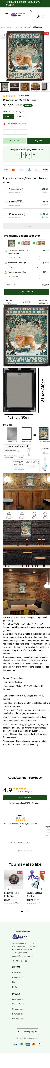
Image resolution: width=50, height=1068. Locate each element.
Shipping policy (18, 1009)
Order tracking (18, 977)
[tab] (19, 851)
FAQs (14, 982)
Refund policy (17, 1019)
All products (12, 27)
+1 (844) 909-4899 (19, 953)
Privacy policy (17, 999)
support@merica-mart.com (23, 956)
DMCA (14, 987)
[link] (8, 7)
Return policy (17, 1014)
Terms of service (19, 1004)
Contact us (16, 972)
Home (2, 27)
